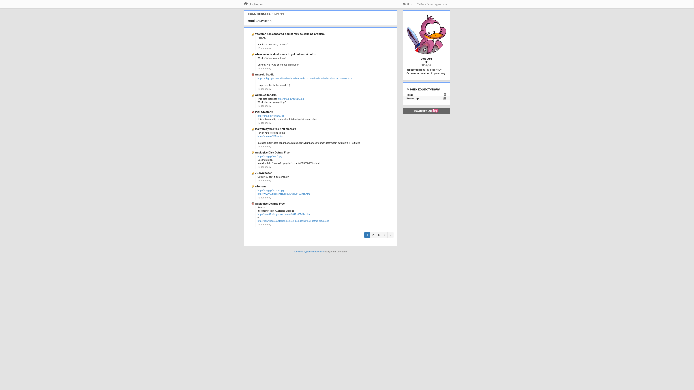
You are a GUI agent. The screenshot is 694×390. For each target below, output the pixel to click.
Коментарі (412, 98)
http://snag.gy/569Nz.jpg (270, 136)
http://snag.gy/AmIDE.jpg (271, 115)
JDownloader (263, 173)
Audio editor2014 (266, 95)
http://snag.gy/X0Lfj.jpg (270, 156)
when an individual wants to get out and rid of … (285, 54)
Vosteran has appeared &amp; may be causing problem (290, 34)
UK (408, 4)
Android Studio (264, 74)
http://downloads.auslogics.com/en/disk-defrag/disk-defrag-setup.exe (293, 220)
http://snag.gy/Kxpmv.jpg (271, 190)
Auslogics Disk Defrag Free (272, 152)
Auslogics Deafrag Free (270, 203)
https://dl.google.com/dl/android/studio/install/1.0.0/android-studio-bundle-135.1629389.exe (305, 78)
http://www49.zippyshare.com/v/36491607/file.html (284, 214)
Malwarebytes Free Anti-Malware (275, 129)
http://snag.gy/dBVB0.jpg (291, 98)
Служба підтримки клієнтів (309, 251)
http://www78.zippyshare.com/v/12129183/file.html (284, 193)
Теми (409, 94)
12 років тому (264, 48)
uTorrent (260, 186)
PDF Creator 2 (264, 112)
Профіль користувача (258, 13)
